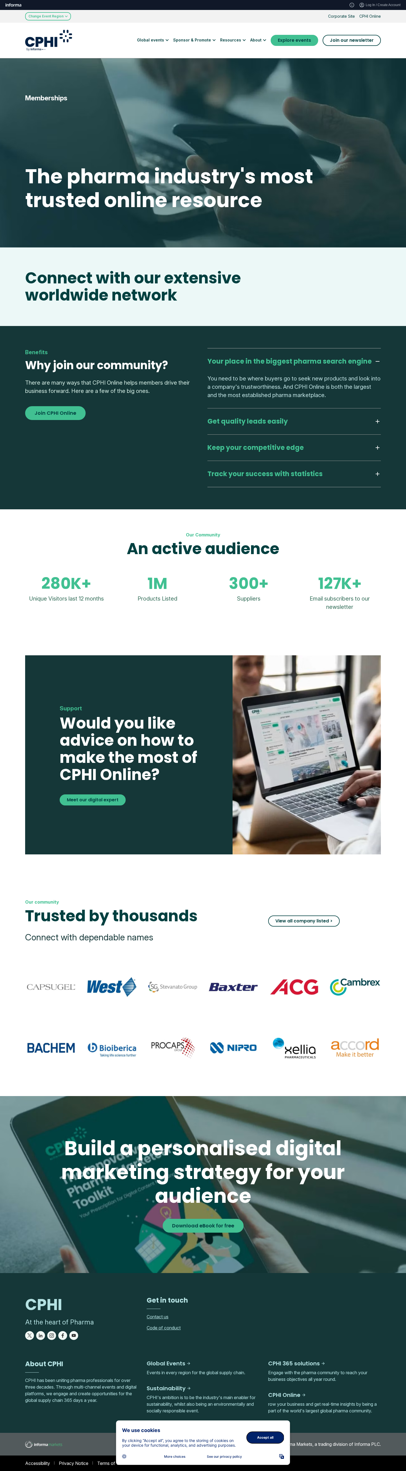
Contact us (157, 1316)
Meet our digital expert (92, 800)
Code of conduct (164, 1328)
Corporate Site (341, 16)
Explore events (294, 40)
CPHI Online (370, 16)
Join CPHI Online (55, 413)
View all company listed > (304, 921)
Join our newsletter (352, 40)
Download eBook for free (203, 1225)
